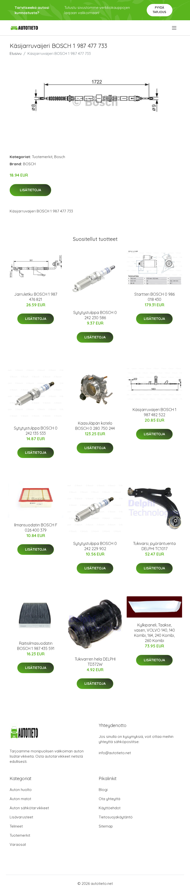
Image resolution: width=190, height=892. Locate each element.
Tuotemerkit (42, 156)
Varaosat (18, 844)
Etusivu (16, 53)
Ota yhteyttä (109, 798)
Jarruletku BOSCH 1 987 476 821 (35, 297)
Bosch (59, 156)
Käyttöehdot (109, 808)
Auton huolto (21, 789)
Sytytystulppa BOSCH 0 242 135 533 (35, 431)
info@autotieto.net (115, 752)
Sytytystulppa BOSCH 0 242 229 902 (95, 546)
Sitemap (106, 826)
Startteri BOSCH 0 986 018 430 (154, 297)
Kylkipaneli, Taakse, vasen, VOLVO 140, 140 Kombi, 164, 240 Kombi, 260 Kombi (154, 632)
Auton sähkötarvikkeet (29, 808)
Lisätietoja (30, 190)
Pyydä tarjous (159, 10)
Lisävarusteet (21, 817)
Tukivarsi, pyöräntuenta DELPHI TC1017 (154, 546)
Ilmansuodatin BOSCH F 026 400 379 (35, 527)
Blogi (103, 789)
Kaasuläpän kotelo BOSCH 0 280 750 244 (95, 426)
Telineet (16, 826)
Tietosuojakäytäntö (116, 817)
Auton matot (20, 798)
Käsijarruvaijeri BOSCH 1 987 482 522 (154, 412)
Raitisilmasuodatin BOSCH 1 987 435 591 (35, 646)
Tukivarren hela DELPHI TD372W (95, 662)
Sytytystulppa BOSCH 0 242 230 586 (95, 315)
